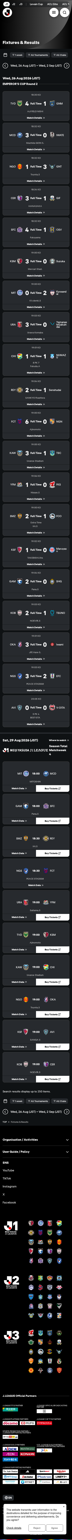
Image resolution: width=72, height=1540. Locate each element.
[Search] (64, 12)
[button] (54, 12)
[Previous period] (5, 65)
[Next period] (66, 65)
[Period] (5, 55)
